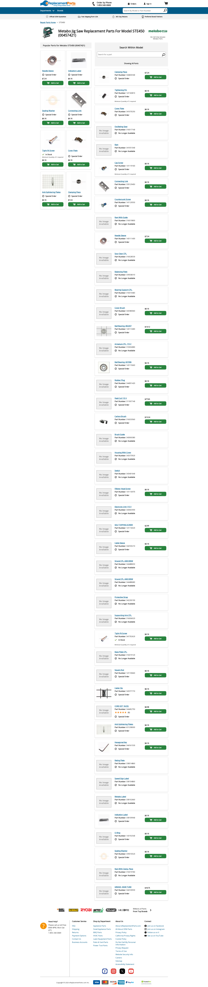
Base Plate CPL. (121, 652)
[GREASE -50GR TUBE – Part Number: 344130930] (104, 892)
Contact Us (76, 939)
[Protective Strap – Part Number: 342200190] (104, 602)
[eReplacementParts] (58, 3)
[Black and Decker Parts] (60, 910)
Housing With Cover (123, 452)
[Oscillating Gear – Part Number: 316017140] (104, 131)
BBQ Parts (97, 932)
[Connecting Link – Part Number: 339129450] (78, 100)
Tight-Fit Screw (48, 150)
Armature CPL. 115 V (123, 344)
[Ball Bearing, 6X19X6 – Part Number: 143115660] (104, 367)
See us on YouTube (155, 935)
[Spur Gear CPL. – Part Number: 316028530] (104, 258)
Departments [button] (45, 10)
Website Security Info (124, 954)
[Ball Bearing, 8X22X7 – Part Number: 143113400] (104, 331)
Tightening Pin (121, 90)
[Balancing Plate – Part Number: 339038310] (104, 276)
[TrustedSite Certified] (146, 982)
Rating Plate (120, 760)
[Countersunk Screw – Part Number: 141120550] (104, 204)
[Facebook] (105, 971)
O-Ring (117, 833)
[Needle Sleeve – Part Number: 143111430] (52, 60)
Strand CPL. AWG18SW (124, 561)
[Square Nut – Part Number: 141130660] (104, 675)
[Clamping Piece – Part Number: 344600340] (78, 181)
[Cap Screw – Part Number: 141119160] (104, 168)
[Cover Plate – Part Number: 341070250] (78, 140)
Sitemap (119, 961)
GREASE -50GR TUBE (123, 887)
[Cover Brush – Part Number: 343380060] (104, 313)
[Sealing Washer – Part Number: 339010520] (52, 100)
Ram (116, 144)
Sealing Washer (48, 110)
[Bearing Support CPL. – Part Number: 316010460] (104, 295)
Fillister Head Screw (122, 489)
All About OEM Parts (124, 929)
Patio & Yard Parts (100, 942)
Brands (60, 10)
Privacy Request (122, 948)
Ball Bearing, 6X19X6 (123, 362)
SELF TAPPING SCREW (124, 525)
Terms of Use (121, 951)
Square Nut (119, 670)
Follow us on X (153, 932)
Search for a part (105, 54)
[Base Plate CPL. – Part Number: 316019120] (104, 657)
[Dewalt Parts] (73, 910)
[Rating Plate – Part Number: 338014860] (104, 765)
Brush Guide (120, 434)
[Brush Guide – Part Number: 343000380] (104, 439)
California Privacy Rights (125, 935)
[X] (122, 971)
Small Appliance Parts (102, 929)
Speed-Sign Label (122, 778)
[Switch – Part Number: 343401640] (104, 475)
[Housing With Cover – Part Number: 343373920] (104, 457)
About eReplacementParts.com (128, 926)
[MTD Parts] (98, 910)
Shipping (75, 929)
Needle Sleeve (48, 71)
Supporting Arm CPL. (123, 615)
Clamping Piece (74, 192)
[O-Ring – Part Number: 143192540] (104, 838)
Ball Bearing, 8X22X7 (123, 326)
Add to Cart (55, 83)
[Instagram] (113, 971)
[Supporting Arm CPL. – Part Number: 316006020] (104, 620)
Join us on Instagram (156, 929)
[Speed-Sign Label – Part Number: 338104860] (104, 783)
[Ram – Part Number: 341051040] (104, 149)
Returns (75, 932)
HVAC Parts (98, 935)
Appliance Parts (99, 926)
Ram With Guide (121, 217)
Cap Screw (119, 163)
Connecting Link (74, 110)
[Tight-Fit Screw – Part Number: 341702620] (52, 140)
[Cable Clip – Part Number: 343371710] (104, 693)
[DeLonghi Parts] (111, 910)
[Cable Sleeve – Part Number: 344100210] (104, 548)
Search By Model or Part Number (137, 10)
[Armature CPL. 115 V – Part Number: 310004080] (104, 349)
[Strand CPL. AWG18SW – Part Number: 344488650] (104, 566)
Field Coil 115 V (121, 398)
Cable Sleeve (120, 543)
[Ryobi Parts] (86, 910)
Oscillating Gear (121, 126)
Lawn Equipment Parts (102, 939)
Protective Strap (121, 597)
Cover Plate (73, 150)
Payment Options (79, 935)
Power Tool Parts (100, 945)
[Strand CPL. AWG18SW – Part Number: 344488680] (104, 584)
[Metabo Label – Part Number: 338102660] (104, 801)
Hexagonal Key (121, 742)
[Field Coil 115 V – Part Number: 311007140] (104, 403)
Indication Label (74, 71)
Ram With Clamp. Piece (124, 869)
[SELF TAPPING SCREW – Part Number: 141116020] (104, 530)
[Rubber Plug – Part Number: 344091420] (104, 385)
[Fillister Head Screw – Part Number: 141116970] (104, 493)
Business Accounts (79, 942)
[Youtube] (131, 971)
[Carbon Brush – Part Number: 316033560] (104, 421)
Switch (117, 470)
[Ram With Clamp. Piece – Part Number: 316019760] (104, 874)
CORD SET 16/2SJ (122, 706)
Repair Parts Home (48, 22)
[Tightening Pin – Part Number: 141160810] (104, 95)
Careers (119, 957)
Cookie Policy (121, 939)
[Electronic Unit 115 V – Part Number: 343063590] (104, 512)
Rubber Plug (120, 380)
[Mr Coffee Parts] (123, 910)
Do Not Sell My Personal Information (126, 943)
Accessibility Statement (125, 964)
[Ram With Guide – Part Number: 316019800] (104, 222)
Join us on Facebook (155, 926)
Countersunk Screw (123, 199)
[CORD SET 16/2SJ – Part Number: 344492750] (104, 711)
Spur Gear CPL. (121, 253)
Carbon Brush (120, 416)
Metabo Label (120, 796)
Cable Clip (119, 688)
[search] (165, 10)
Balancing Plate (121, 271)
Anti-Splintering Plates (51, 192)
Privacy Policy (121, 932)
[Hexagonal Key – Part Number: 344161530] (104, 747)
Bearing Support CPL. (123, 290)
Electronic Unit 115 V (123, 507)
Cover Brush (120, 308)
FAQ (73, 926)
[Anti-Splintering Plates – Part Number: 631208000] (52, 181)
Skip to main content (104, 12)
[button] (166, 4)
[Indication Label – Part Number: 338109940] (78, 60)
